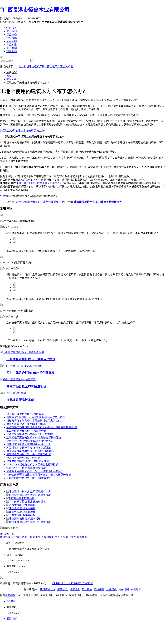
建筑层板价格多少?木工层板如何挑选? (28, 461)
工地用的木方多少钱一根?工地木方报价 (28, 478)
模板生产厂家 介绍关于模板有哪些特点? (29, 441)
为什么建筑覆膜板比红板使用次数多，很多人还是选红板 (38, 474)
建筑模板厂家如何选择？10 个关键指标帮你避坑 (33, 437)
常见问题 (11, 44)
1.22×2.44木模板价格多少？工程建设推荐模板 (32, 464)
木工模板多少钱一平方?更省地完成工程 (28, 447)
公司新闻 (11, 41)
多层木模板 (29, 515)
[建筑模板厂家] (35, 10)
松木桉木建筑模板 (40, 495)
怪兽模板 (11, 27)
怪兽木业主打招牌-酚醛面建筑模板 (26, 468)
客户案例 (11, 48)
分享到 (4, 195)
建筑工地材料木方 (40, 491)
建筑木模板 (29, 508)
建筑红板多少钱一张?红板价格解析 (26, 424)
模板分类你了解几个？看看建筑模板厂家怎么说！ (34, 420)
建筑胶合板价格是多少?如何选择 (25, 413)
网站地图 (124, 589)
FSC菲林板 (28, 498)
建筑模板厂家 (36, 66)
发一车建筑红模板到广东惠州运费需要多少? (40, 201)
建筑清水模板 (33, 518)
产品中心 (11, 34)
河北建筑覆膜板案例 (20, 400)
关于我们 (11, 31)
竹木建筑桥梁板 (37, 501)
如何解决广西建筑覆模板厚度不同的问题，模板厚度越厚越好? (41, 427)
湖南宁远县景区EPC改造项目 (26, 386)
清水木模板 (29, 505)
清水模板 (87, 589)
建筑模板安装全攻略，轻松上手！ (25, 457)
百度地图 (136, 589)
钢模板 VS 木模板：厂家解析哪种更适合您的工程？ (35, 417)
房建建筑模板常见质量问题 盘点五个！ (28, 444)
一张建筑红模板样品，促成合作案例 (30, 359)
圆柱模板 (99, 589)
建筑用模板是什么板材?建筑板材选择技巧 (98, 201)
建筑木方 (62, 589)
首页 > (10, 75)
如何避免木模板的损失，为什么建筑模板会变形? (34, 471)
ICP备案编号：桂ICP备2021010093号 (72, 583)
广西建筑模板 (65, 66)
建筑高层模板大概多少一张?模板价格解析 (30, 451)
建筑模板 (24, 66)
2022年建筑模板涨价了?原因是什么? (26, 430)
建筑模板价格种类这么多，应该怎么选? (28, 454)
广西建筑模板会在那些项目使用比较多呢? (30, 434)
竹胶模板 (111, 589)
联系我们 (11, 51)
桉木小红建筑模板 (40, 522)
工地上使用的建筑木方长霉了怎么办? (37, 183)
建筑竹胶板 (29, 511)
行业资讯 (11, 38)
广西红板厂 (50, 66)
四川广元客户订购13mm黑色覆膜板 (30, 372)
